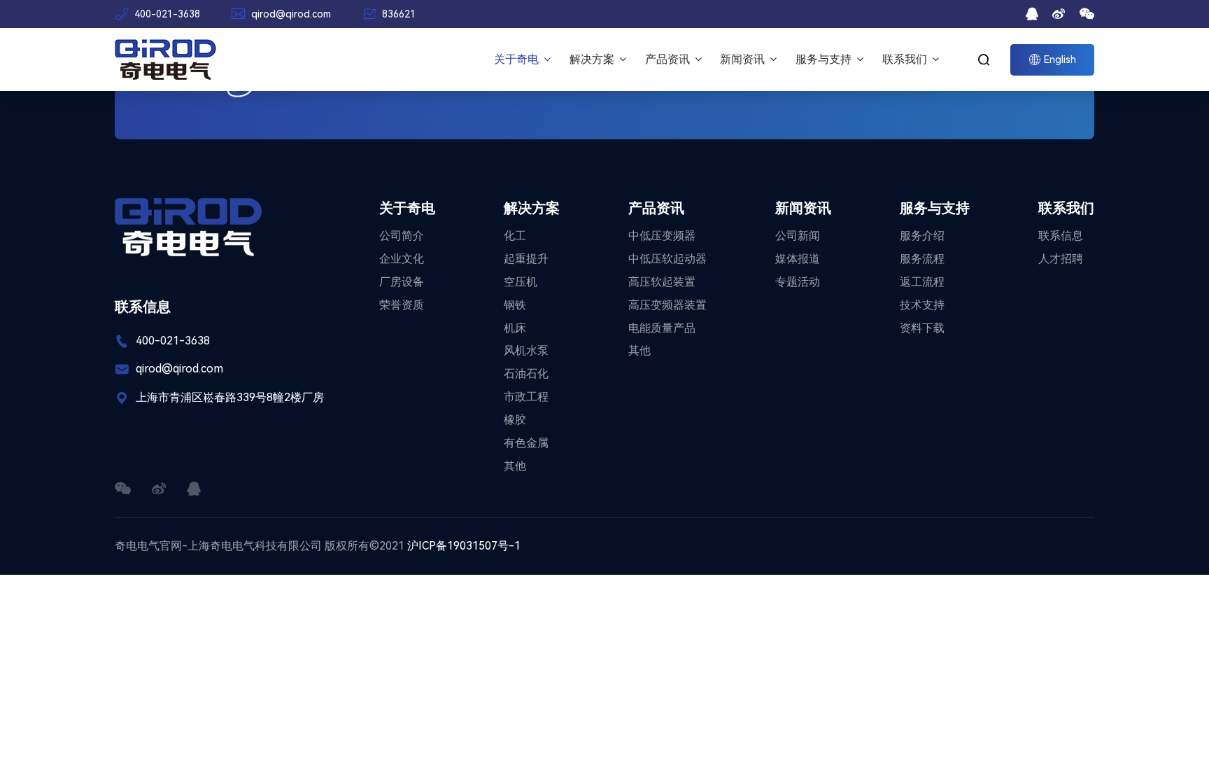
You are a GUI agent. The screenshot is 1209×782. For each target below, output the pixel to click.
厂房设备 (401, 281)
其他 (515, 466)
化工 (515, 235)
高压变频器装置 (667, 305)
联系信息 (1060, 235)
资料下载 (922, 328)
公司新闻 (797, 235)
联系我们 (906, 59)
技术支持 (922, 305)
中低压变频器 (661, 235)
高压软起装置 (661, 281)
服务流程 (922, 258)
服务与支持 (825, 59)
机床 (515, 328)
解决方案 (593, 59)
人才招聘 (1060, 258)
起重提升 (526, 258)
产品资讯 (669, 59)
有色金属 (526, 442)
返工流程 (922, 281)
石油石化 (526, 373)
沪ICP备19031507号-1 (464, 545)
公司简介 (401, 235)
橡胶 (515, 419)
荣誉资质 (401, 305)
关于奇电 (518, 59)
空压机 (520, 281)
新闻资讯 (744, 59)
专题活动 (797, 281)
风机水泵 (526, 350)
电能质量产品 (661, 328)
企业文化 (401, 258)
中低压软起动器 (667, 258)
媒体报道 (797, 258)
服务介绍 (922, 235)
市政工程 (526, 396)
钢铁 (515, 305)
